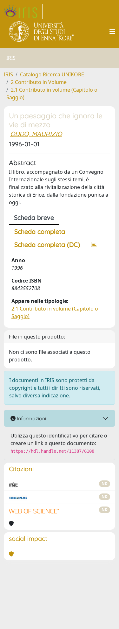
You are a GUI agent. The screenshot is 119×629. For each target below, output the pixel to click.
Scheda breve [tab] (34, 217)
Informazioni (31, 418)
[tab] (93, 244)
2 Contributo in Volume (39, 82)
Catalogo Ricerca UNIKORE (52, 74)
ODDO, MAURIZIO (36, 134)
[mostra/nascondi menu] (112, 31)
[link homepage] (23, 11)
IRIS (8, 74)
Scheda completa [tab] (39, 231)
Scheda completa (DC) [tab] (47, 244)
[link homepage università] (42, 31)
